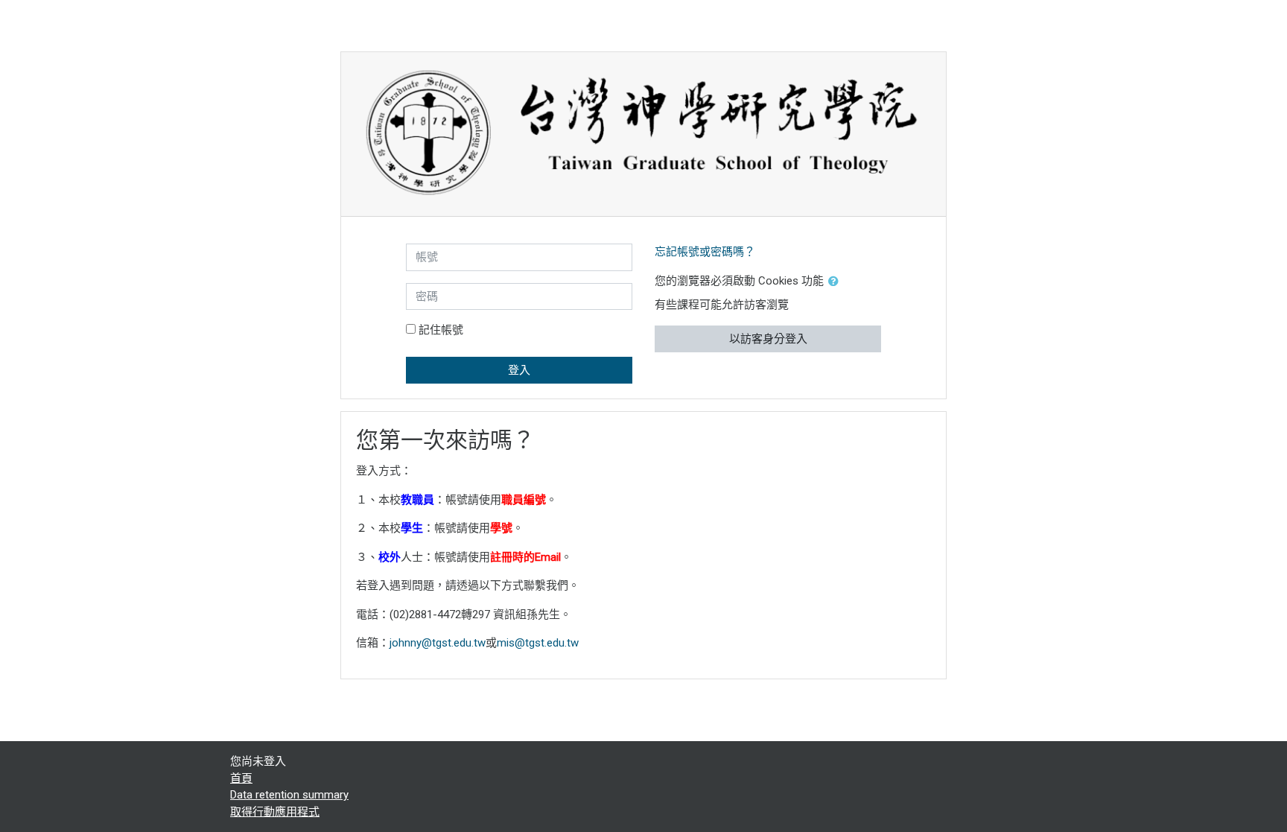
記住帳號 (441, 330)
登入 (519, 370)
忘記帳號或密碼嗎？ (705, 251)
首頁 (241, 778)
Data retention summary (289, 794)
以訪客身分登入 (768, 339)
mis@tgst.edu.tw (538, 643)
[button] (836, 282)
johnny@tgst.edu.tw (438, 643)
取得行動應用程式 (275, 812)
